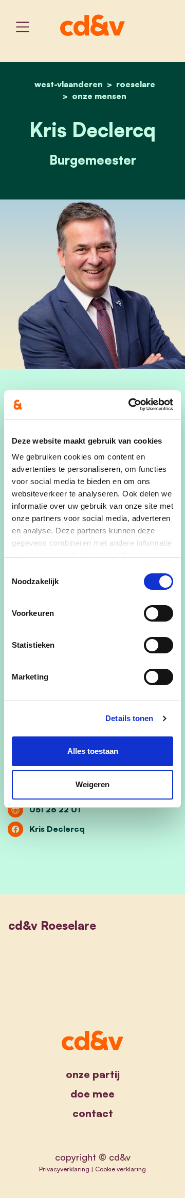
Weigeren (92, 784)
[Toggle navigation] (22, 26)
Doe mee (92, 1093)
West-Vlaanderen (68, 84)
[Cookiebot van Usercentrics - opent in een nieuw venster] (130, 404)
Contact (92, 1113)
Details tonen (129, 718)
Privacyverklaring (64, 1169)
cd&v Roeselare (52, 925)
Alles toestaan (92, 751)
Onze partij (93, 1074)
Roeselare (135, 84)
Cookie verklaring (120, 1169)
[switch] (158, 613)
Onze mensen (99, 96)
